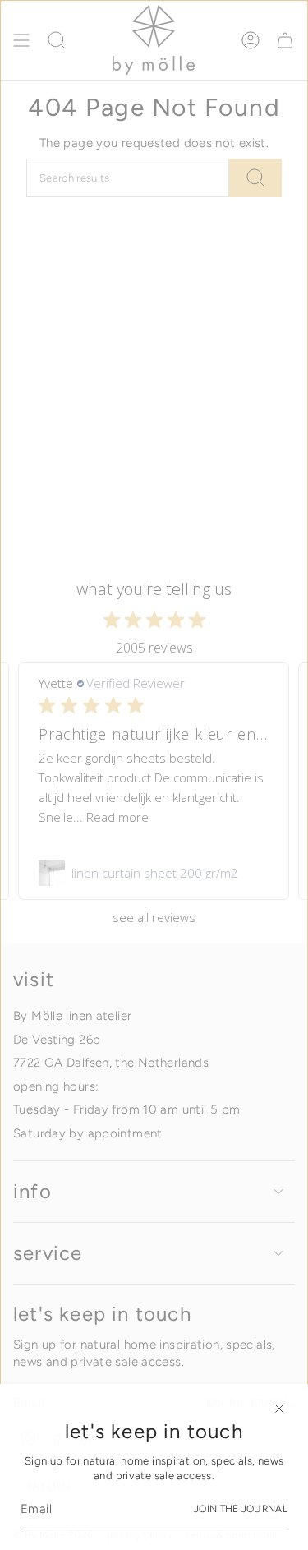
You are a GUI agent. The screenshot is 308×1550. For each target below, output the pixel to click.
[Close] (279, 1408)
